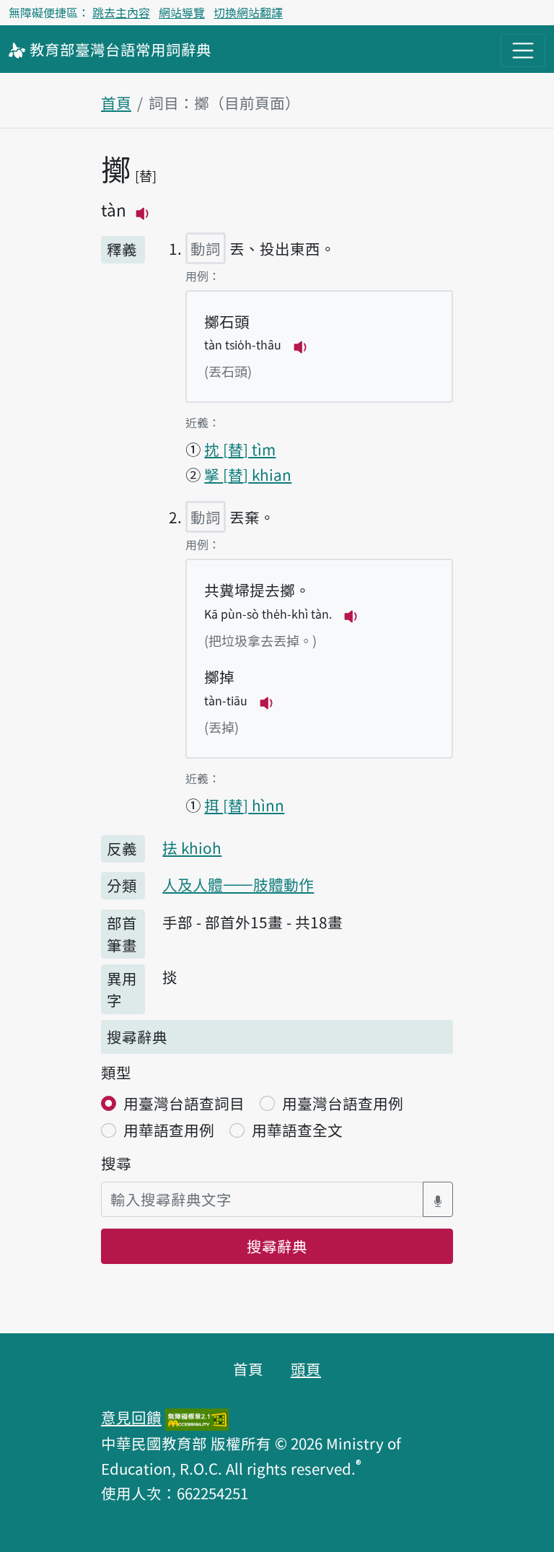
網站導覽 (182, 12)
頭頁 (306, 1368)
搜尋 (116, 1163)
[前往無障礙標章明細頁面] (197, 1417)
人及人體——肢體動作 (238, 884)
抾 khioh (191, 847)
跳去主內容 (121, 12)
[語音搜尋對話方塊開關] (438, 1199)
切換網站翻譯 (248, 12)
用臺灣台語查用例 (342, 1103)
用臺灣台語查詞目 (184, 1103)
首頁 (116, 102)
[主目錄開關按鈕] (523, 50)
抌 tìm (240, 449)
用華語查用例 (168, 1130)
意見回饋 (131, 1417)
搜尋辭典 (277, 1246)
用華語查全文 (297, 1130)
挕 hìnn (244, 805)
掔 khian (247, 474)
